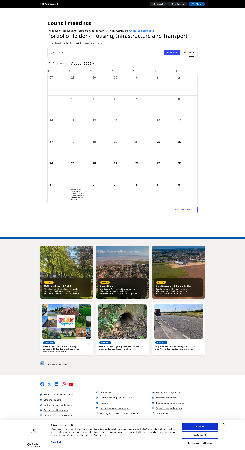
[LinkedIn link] (56, 384)
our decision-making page (141, 30)
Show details (56, 442)
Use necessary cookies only (199, 443)
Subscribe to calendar (182, 209)
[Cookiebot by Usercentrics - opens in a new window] (34, 445)
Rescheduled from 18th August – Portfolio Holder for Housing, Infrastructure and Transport (79, 195)
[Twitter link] (49, 384)
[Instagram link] (63, 384)
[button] (158, 4)
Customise (198, 435)
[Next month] (54, 63)
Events (50, 43)
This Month (63, 63)
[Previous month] (49, 63)
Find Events (172, 52)
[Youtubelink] (71, 384)
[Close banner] (224, 424)
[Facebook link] (42, 384)
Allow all (200, 426)
